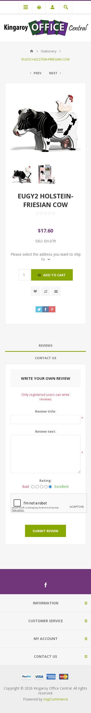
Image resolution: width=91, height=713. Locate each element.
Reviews (46, 345)
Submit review (45, 531)
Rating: (45, 480)
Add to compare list (45, 291)
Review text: (45, 431)
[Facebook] (45, 585)
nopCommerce (55, 699)
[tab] (45, 345)
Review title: (45, 411)
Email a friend (56, 291)
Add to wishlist (35, 291)
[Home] (31, 51)
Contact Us (45, 358)
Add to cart (54, 275)
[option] (22, 174)
